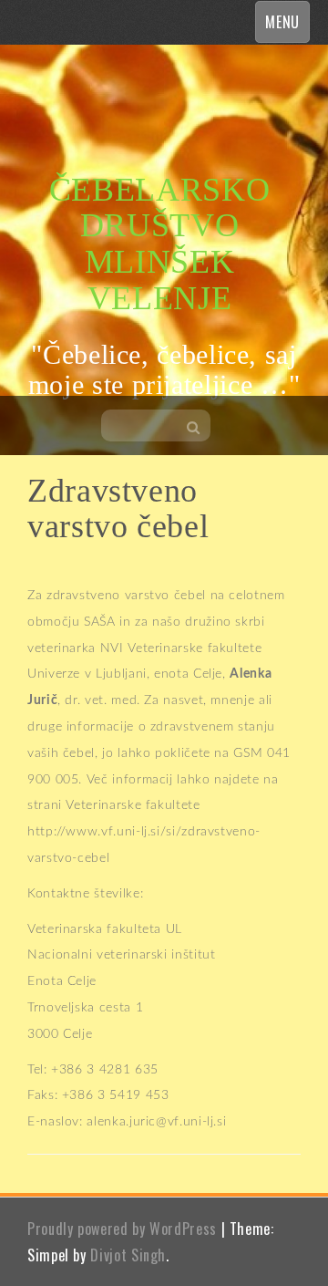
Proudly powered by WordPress (122, 1228)
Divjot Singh (128, 1255)
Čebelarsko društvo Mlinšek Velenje (159, 243)
